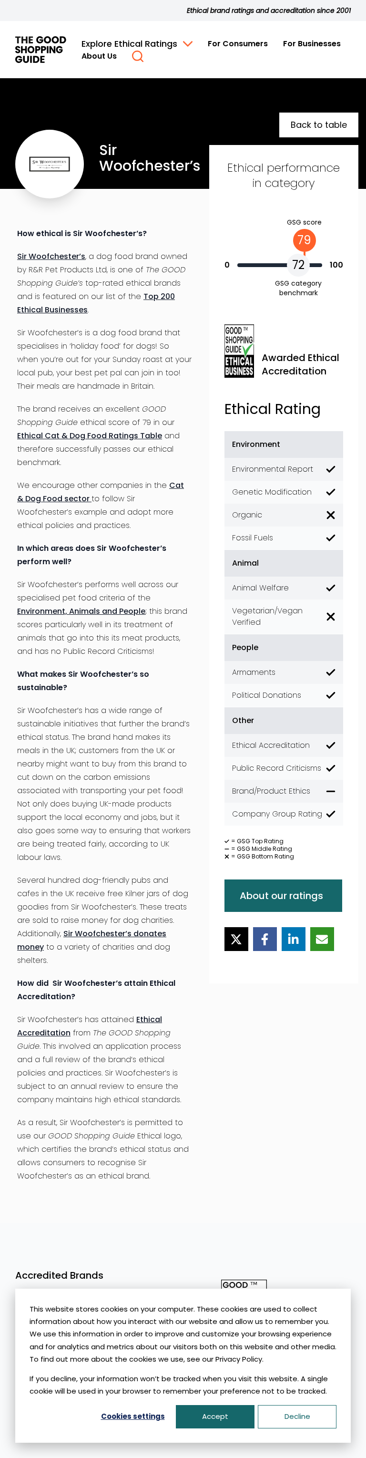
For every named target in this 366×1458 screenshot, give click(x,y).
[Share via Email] (322, 939)
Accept (215, 1416)
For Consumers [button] (238, 43)
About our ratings (281, 895)
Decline (297, 1416)
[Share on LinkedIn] (293, 939)
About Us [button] (99, 56)
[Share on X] (236, 939)
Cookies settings (133, 1416)
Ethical (31, 435)
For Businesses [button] (312, 43)
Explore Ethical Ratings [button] (129, 44)
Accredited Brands (59, 1275)
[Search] (137, 56)
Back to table (319, 125)
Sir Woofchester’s (51, 256)
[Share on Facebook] (265, 939)
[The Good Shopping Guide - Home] (40, 49)
